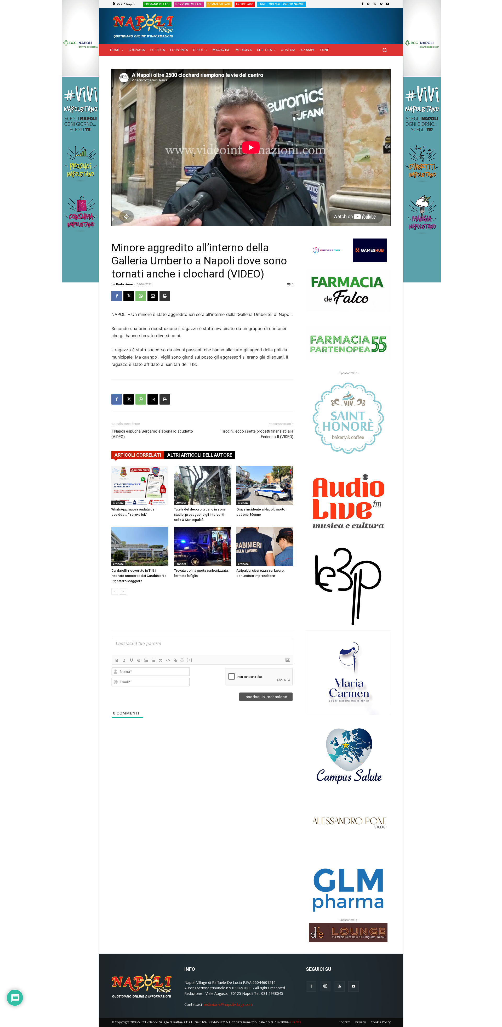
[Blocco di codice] (168, 660)
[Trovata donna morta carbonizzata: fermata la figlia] (202, 546)
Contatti (344, 1022)
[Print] (164, 296)
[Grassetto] (117, 660)
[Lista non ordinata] (153, 660)
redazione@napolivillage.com (228, 1004)
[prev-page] (114, 591)
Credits (295, 1022)
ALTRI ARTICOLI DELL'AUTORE (199, 455)
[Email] (152, 296)
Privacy (360, 1022)
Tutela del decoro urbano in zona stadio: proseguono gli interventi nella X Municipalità (199, 514)
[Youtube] (387, 4)
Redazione (124, 284)
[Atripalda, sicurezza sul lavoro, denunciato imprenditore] (264, 546)
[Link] (175, 660)
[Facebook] (362, 4)
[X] (375, 4)
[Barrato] (138, 660)
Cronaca (118, 502)
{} (182, 660)
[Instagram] (369, 4)
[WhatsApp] (140, 296)
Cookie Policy (381, 1022)
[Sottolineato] (131, 660)
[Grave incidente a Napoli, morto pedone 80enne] (264, 485)
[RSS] (339, 986)
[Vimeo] (381, 4)
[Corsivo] (124, 660)
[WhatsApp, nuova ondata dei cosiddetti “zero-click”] (139, 485)
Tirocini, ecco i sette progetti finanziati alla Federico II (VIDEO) (257, 434)
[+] (189, 660)
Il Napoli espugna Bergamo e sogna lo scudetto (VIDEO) (152, 434)
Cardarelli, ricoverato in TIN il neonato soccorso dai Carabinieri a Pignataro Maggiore (138, 576)
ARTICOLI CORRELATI (138, 455)
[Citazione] (160, 660)
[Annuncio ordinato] (146, 660)
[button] (384, 50)
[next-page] (123, 591)
